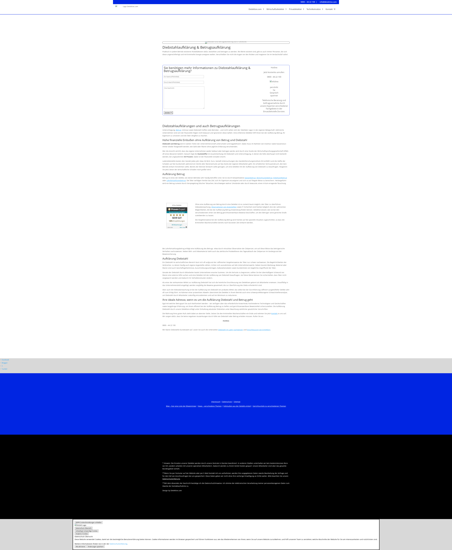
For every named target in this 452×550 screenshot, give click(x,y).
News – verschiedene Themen (210, 406)
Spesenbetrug (250, 178)
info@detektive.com (327, 2)
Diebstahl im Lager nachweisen (230, 330)
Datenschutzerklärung (171, 479)
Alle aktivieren (80, 547)
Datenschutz (227, 402)
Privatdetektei (295, 9)
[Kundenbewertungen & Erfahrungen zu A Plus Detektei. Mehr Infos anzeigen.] (177, 228)
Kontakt (329, 9)
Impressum (215, 402)
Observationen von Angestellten (224, 207)
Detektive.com (255, 9)
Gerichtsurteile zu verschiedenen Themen (269, 406)
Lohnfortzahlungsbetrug (176, 180)
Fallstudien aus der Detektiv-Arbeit (237, 406)
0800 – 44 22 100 (307, 2)
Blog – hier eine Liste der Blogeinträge (181, 406)
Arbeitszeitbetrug (280, 178)
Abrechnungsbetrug (264, 178)
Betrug (178, 130)
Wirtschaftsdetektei (275, 9)
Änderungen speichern (96, 547)
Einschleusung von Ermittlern (258, 330)
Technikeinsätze (314, 9)
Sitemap (237, 402)
